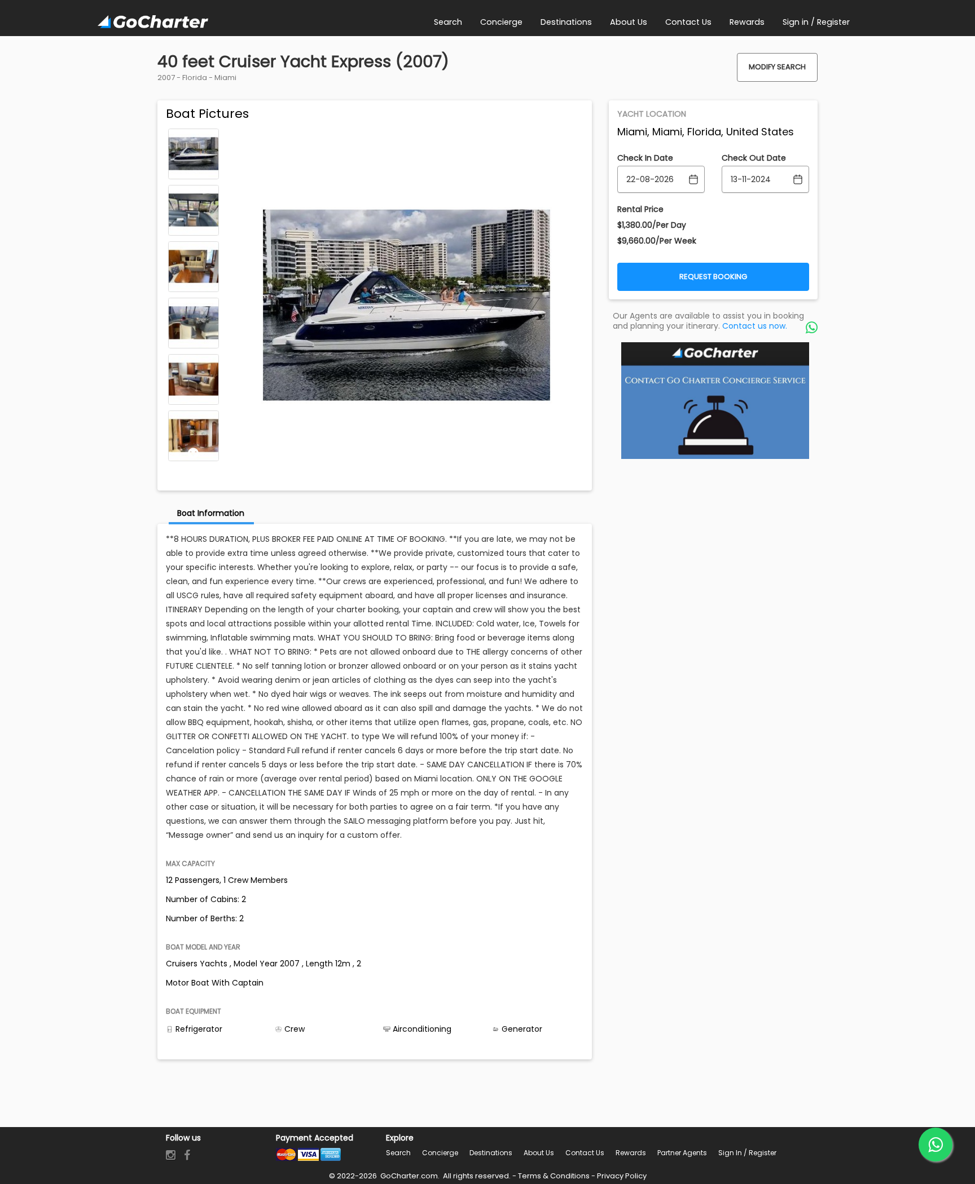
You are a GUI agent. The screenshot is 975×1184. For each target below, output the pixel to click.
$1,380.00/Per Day (651, 225)
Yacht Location (651, 114)
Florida (194, 77)
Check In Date (645, 158)
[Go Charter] (153, 22)
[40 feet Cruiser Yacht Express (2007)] (193, 154)
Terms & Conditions (554, 1175)
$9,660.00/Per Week (656, 241)
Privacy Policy (622, 1175)
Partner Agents (682, 1153)
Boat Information (210, 513)
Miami (225, 77)
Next (193, 453)
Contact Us (584, 1153)
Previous (193, 136)
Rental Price (640, 209)
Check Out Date (754, 158)
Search (398, 1153)
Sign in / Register (747, 1153)
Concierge (440, 1153)
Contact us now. (754, 326)
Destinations (490, 1153)
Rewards (631, 1153)
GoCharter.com (408, 1175)
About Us (539, 1153)
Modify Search (777, 66)
